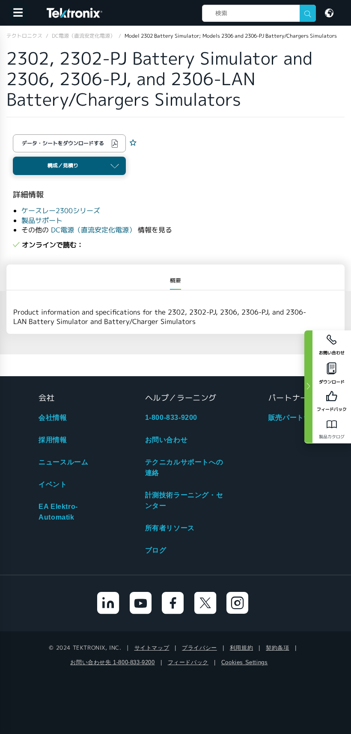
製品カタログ (332, 437)
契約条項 (277, 648)
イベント (53, 484)
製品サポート (41, 221)
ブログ (156, 550)
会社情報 (53, 417)
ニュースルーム (63, 462)
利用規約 (241, 648)
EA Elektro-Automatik (58, 512)
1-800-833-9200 (171, 417)
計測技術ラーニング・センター (184, 500)
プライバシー (199, 648)
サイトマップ (152, 648)
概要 (175, 280)
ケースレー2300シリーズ (60, 211)
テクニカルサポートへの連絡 (184, 467)
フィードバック (188, 662)
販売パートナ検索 (296, 417)
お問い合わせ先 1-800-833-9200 (112, 662)
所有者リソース (170, 528)
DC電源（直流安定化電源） (93, 230)
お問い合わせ (166, 439)
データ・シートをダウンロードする (63, 143)
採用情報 (53, 439)
